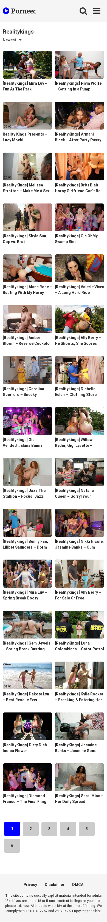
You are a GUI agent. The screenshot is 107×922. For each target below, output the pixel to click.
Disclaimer (54, 884)
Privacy (30, 884)
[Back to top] (96, 911)
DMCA (77, 884)
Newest (9, 40)
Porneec (22, 11)
